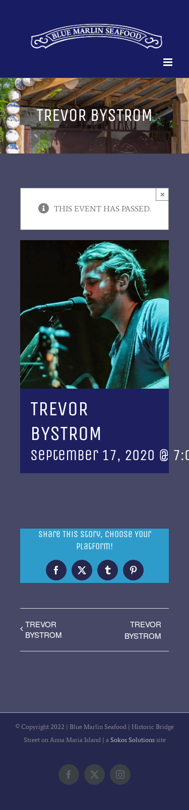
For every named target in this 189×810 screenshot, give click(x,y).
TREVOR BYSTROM (43, 629)
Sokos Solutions (132, 740)
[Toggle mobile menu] (168, 62)
